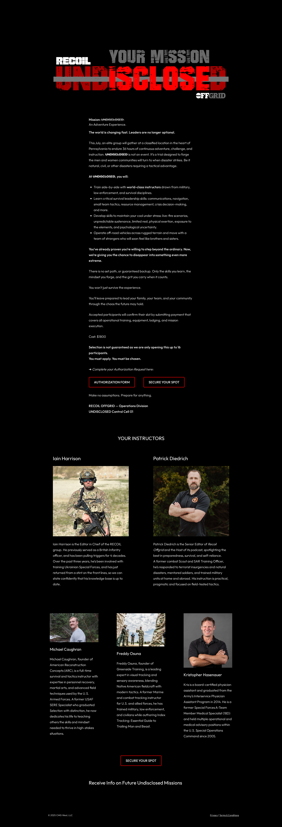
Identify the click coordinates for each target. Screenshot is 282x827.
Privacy (214, 815)
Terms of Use (230, 7)
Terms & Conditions (229, 815)
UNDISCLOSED (56, 7)
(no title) (189, 7)
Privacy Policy (208, 7)
